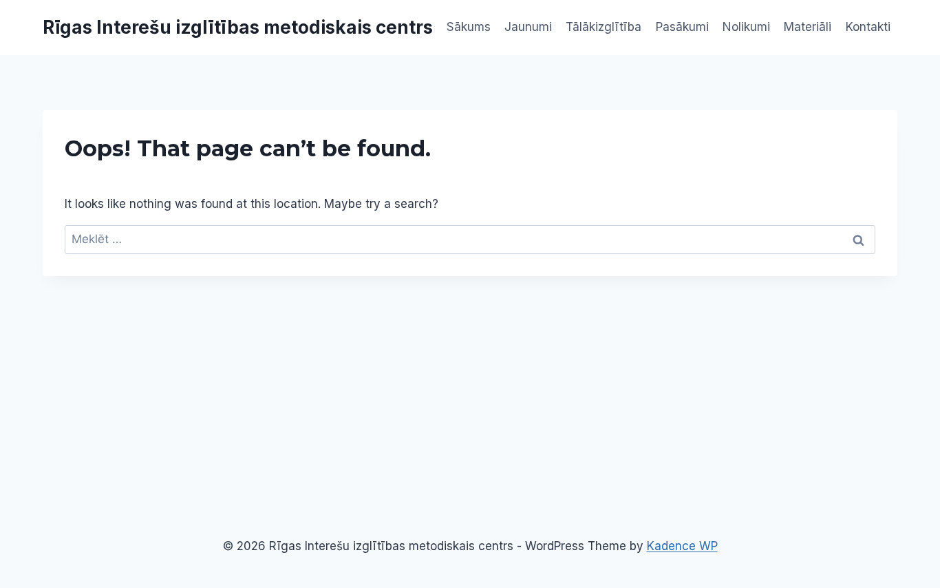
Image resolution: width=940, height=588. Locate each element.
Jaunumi (528, 27)
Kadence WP (682, 546)
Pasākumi (682, 27)
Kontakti (868, 27)
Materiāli (807, 27)
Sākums (469, 27)
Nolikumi (746, 27)
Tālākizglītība (603, 27)
